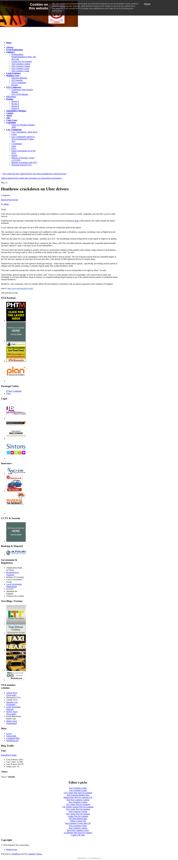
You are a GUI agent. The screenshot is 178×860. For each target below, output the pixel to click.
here (65, 11)
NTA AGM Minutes (19, 94)
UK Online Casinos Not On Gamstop (77, 807)
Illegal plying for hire (9, 200)
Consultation (16, 144)
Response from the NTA (21, 165)
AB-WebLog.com (96, 858)
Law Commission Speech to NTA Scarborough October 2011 (23, 139)
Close (147, 4)
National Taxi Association (18, 31)
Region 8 (15, 106)
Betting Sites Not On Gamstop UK (78, 797)
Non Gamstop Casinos (20, 64)
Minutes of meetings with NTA (24, 162)
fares (77, 221)
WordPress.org (12, 740)
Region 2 (15, 101)
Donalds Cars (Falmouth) (11, 703)
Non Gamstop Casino (20, 68)
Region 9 (15, 108)
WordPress (15, 854)
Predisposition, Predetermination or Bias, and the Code (23, 56)
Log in (9, 733)
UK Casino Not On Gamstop (78, 804)
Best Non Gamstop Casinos (78, 800)
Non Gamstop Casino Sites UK (78, 823)
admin (6, 204)
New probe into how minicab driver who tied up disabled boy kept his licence (34, 174)
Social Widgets (81, 858)
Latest (13, 134)
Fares (13, 146)
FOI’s (13, 148)
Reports (14, 85)
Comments (12, 738)
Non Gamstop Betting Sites (78, 795)
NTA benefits (17, 80)
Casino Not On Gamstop (21, 61)
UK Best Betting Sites (78, 818)
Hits (8, 755)
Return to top (11, 849)
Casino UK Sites (78, 835)
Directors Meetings (19, 78)
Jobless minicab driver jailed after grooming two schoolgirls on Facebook (31, 178)
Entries (11, 736)
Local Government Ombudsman (14, 585)
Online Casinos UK (78, 821)
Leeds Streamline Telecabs (13, 708)
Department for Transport (12, 573)
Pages (3, 755)
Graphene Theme (34, 854)
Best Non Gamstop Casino (78, 830)
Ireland (14, 155)
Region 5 (15, 104)
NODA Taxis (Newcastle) (11, 713)
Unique (14, 755)
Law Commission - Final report (24, 132)
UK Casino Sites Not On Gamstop (78, 793)
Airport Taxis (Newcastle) (11, 694)
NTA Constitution (18, 82)
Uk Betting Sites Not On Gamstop (78, 833)
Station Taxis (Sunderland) (11, 722)
